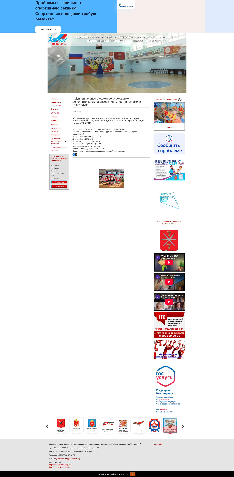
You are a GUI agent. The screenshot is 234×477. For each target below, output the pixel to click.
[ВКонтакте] (74, 154)
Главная (54, 98)
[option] (61, 426)
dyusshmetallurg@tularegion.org (67, 458)
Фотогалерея (56, 120)
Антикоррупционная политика (59, 148)
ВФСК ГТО (55, 113)
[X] (76, 154)
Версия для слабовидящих (167, 99)
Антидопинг (55, 134)
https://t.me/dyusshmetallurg (60, 467)
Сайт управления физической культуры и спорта (169, 222)
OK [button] (133, 474)
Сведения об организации (56, 103)
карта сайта (158, 444)
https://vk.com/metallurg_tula (60, 464)
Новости (54, 116)
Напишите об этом (48, 29)
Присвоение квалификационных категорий (59, 141)
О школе (54, 109)
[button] (156, 113)
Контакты (54, 124)
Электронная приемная (56, 129)
